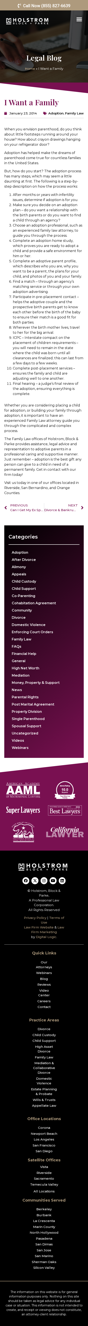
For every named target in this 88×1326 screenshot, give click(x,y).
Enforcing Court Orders (32, 632)
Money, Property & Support (36, 683)
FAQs (16, 646)
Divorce (19, 618)
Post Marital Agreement (33, 704)
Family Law (74, 113)
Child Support (24, 589)
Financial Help (24, 654)
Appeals (19, 574)
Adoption (56, 113)
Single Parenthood (28, 719)
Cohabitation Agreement (34, 603)
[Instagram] (44, 880)
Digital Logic (46, 937)
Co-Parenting (23, 596)
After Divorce (24, 560)
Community (22, 610)
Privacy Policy (35, 918)
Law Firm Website (39, 927)
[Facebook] (25, 880)
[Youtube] (53, 880)
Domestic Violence (28, 625)
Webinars (20, 748)
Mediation (20, 675)
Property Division (27, 712)
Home (30, 69)
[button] (79, 19)
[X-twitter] (34, 880)
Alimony (19, 567)
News (17, 690)
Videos (18, 741)
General (18, 661)
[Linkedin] (62, 880)
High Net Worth (25, 668)
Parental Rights (25, 697)
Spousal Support (26, 726)
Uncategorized (25, 733)
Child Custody (24, 581)
